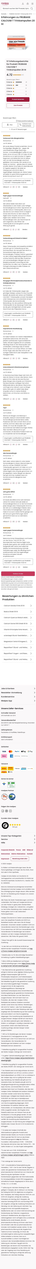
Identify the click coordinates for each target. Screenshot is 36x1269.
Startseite (3, 14)
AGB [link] (23, 850)
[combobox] (18, 8)
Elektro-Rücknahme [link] (18, 854)
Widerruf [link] (30, 850)
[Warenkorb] (27, 4)
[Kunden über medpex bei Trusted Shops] (11, 825)
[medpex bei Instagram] (6, 810)
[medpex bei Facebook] (2, 810)
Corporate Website (8, 850)
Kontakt (30, 854)
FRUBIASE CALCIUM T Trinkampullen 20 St (20, 14)
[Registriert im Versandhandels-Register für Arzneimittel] (11, 785)
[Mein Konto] (23, 4)
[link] (4, 796)
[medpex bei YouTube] (10, 810)
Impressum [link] (5, 859)
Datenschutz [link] (5, 854)
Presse (18, 850)
